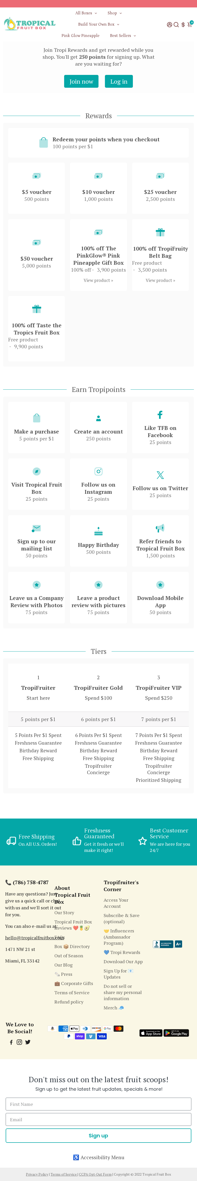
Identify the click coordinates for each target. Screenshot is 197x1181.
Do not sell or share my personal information (123, 992)
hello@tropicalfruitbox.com (34, 937)
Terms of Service (72, 992)
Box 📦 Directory (72, 946)
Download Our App (123, 961)
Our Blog (63, 965)
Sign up (98, 1135)
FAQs (59, 937)
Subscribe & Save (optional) (122, 918)
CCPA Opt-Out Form (95, 1174)
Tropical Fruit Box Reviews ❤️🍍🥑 (73, 925)
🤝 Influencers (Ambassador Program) (119, 937)
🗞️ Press (63, 974)
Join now (81, 81)
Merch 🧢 (114, 1008)
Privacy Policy (37, 1174)
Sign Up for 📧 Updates (118, 974)
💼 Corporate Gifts (73, 983)
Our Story (64, 912)
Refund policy (68, 1002)
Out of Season (68, 955)
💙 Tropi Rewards (122, 952)
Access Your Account (116, 903)
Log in (118, 81)
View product (97, 280)
